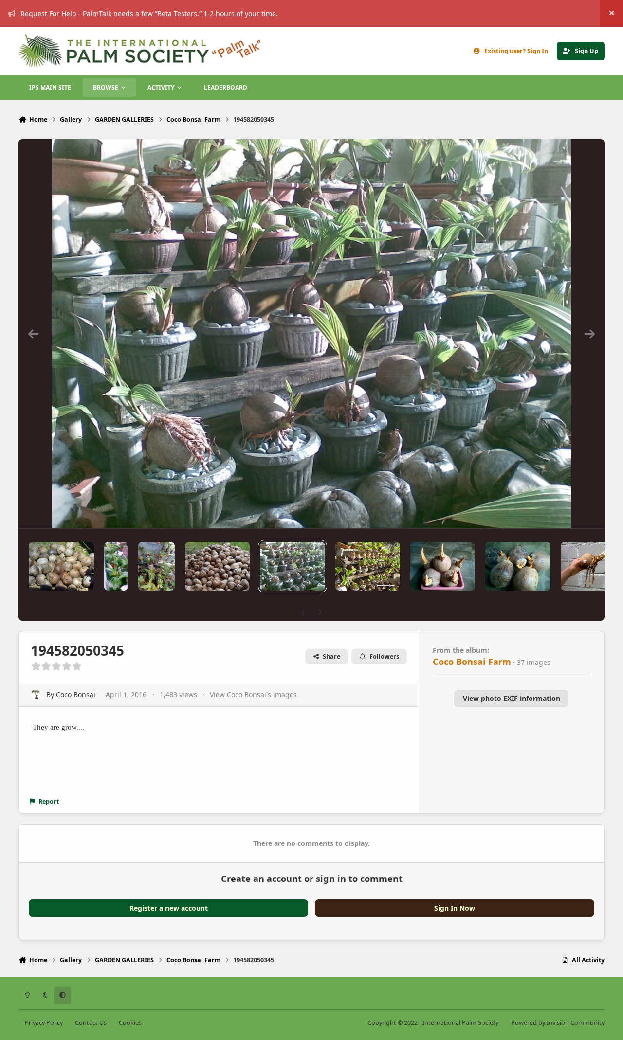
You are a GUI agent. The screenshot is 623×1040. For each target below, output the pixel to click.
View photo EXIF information (511, 698)
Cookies (130, 1023)
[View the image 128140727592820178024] (442, 566)
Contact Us (91, 1023)
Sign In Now (454, 908)
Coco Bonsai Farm (472, 661)
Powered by (558, 1023)
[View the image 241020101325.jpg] (61, 566)
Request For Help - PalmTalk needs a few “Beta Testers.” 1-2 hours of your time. (149, 13)
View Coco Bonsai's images (253, 694)
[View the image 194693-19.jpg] (217, 566)
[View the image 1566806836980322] (517, 566)
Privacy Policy (44, 1023)
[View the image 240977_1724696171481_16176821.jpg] (116, 566)
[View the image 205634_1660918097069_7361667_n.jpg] (156, 566)
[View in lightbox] (311, 333)
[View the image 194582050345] (292, 566)
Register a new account (168, 908)
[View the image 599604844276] (367, 566)
